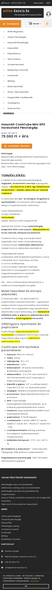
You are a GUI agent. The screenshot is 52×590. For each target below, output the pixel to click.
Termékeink (12, 23)
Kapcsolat (38, 3)
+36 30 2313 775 (11, 562)
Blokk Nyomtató (15, 86)
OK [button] (26, 586)
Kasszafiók (13, 48)
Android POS (14, 108)
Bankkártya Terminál (18, 70)
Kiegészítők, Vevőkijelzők (20, 97)
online (16, 11)
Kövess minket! (12, 551)
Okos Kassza (14, 59)
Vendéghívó (14, 103)
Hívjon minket (48, 13)
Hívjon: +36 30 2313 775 (14, 3)
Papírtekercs (14, 53)
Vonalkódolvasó (16, 64)
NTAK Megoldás (15, 31)
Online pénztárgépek (11, 516)
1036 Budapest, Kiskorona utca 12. (20, 556)
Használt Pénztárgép (18, 42)
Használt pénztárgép (11, 519)
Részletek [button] (34, 581)
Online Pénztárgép (17, 37)
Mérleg (11, 81)
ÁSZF (48, 3)
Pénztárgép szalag (10, 526)
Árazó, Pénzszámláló (18, 92)
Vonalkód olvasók (9, 529)
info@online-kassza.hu (16, 567)
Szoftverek (13, 75)
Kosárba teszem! (18, 146)
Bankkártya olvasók (10, 539)
